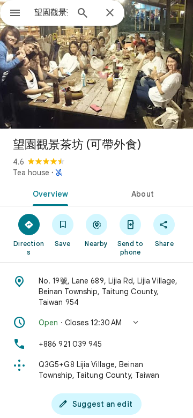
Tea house (31, 172)
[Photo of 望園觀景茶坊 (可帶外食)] (96, 64)
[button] (96, 322)
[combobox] (51, 12)
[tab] (48, 193)
